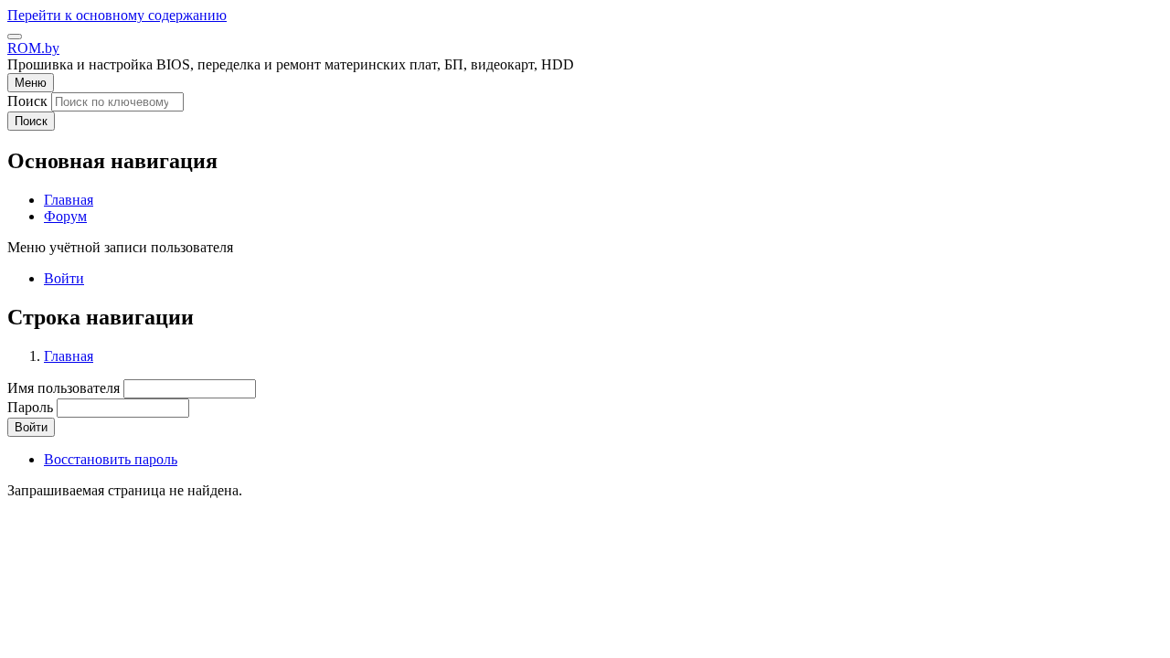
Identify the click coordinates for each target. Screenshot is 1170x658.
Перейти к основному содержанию (117, 15)
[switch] (14, 36)
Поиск (27, 101)
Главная (68, 356)
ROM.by (33, 48)
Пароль (30, 407)
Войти (64, 278)
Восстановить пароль (110, 459)
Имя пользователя (63, 388)
